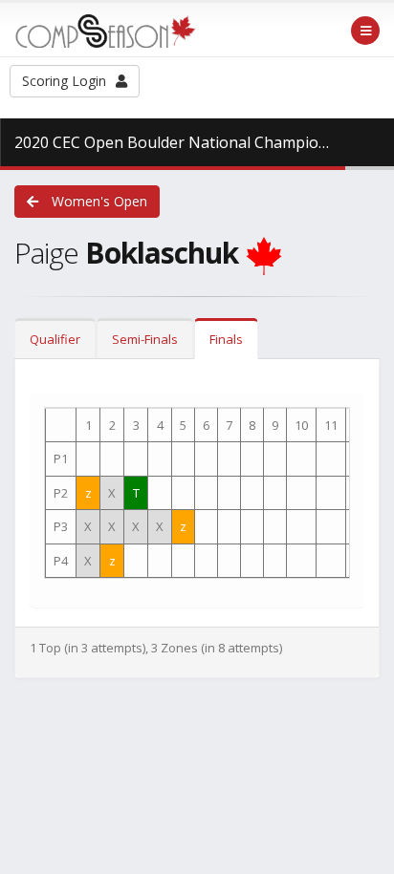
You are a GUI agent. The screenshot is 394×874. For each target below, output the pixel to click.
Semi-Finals (145, 339)
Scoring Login (64, 81)
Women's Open (97, 201)
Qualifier (55, 339)
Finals (226, 339)
